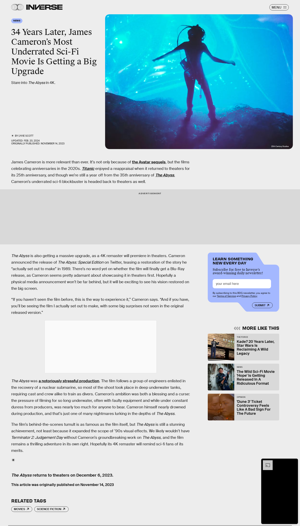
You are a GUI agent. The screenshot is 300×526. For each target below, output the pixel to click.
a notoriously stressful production (69, 380)
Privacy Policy (249, 296)
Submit (260, 305)
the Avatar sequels (149, 162)
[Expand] (265, 462)
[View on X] (100, 346)
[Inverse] (44, 7)
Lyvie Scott (26, 135)
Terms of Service (226, 296)
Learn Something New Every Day (233, 260)
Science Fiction (49, 509)
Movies (19, 509)
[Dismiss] (293, 462)
